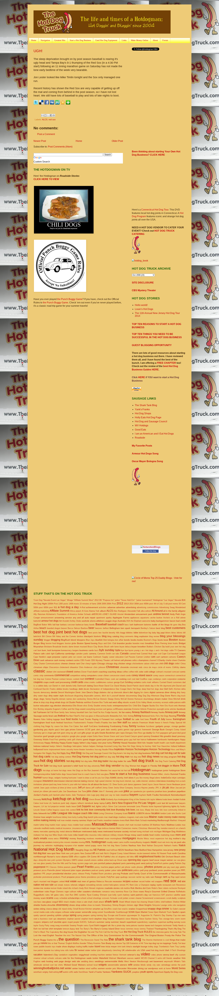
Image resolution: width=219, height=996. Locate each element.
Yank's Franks (142, 409)
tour (183, 943)
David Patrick (133, 686)
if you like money (141, 778)
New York (60, 853)
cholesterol (64, 667)
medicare (85, 828)
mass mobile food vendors (79, 825)
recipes (127, 881)
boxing (94, 643)
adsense (111, 607)
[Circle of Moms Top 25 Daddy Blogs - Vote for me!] (158, 581)
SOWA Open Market (137, 912)
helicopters (77, 746)
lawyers (182, 803)
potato (160, 870)
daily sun (48, 686)
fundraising (104, 726)
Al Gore (85, 611)
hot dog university (92, 766)
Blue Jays (90, 640)
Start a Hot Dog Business (80, 40)
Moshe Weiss (143, 838)
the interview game (161, 932)
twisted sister (84, 950)
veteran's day (133, 954)
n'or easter (78, 845)
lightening (166, 806)
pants (123, 863)
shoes (72, 905)
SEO (61, 902)
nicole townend (143, 853)
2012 (120, 603)
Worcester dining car (137, 968)
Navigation (45, 40)
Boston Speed (83, 643)
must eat (161, 842)
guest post (101, 739)
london (163, 813)
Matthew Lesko (174, 825)
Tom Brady (106, 943)
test (77, 928)
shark (90, 902)
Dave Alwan (99, 686)
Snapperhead (141, 909)
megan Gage (95, 828)
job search (53, 791)
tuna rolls (64, 950)
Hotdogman (140, 770)
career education (116, 657)
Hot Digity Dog (63, 753)
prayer (49, 873)
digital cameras (157, 692)
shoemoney (62, 905)
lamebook (89, 803)
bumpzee (56, 650)
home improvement (52, 749)
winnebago (165, 965)
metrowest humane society (116, 831)
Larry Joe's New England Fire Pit (123, 803)
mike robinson (103, 835)
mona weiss (53, 838)
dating (90, 685)
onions (94, 860)
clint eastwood (59, 672)
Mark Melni (130, 820)
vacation (38, 954)
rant (165, 877)
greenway (181, 736)
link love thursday (115, 809)
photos (148, 866)
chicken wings (124, 663)
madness (122, 817)
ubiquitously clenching (111, 950)
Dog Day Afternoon (151, 696)
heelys (52, 746)
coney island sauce (142, 675)
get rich (56, 733)
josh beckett (54, 795)
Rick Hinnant (89, 888)
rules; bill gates (52, 895)
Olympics (67, 860)
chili (161, 663)
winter (68, 968)
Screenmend (147, 898)
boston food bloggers (55, 643)
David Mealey (120, 686)
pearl (74, 867)
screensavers (160, 898)
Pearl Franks (85, 866)
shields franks (40, 905)
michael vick (147, 831)
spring (73, 915)
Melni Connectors (123, 828)
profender (38, 877)
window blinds (139, 965)
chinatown (38, 667)
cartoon (164, 657)
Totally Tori (176, 943)
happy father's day (82, 743)
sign (136, 905)
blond (73, 640)
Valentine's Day (50, 954)
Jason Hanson (159, 784)
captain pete (66, 657)
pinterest (37, 870)
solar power (75, 912)
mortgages (129, 838)
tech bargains (157, 925)
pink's (182, 867)
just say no (110, 795)
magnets (131, 817)
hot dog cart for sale (175, 753)
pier (164, 867)
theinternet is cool (161, 940)
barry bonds (89, 625)
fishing (137, 715)
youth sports (146, 972)
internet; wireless (148, 781)
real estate (70, 881)
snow (165, 908)
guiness (110, 739)
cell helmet (115, 660)
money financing (77, 838)
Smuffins (108, 909)
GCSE (87, 729)
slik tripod (62, 909)
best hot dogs (75, 632)
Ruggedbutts (39, 895)
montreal (99, 838)
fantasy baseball (77, 712)
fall (48, 712)
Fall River (54, 712)
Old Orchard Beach (170, 856)
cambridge (70, 653)
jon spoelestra (136, 791)
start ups (52, 919)
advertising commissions (147, 607)
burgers (75, 650)
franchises (68, 722)
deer (161, 689)
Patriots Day (180, 863)
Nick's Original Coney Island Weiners (120, 853)
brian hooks (173, 643)
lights (173, 806)
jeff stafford (97, 788)
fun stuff (84, 726)
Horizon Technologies (136, 749)
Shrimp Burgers (119, 905)
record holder (144, 881)
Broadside (57, 647)
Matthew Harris (159, 825)
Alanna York (94, 611)
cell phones (126, 660)
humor (38, 777)
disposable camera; (92, 696)
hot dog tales (87, 761)
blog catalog (113, 636)
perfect (118, 867)
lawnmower (173, 803)
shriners (129, 905)
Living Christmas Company (110, 813)
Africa (72, 611)
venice (109, 954)
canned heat (134, 654)
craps (46, 682)
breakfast (149, 643)
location (155, 813)
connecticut (170, 675)
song (94, 912)
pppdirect (37, 873)
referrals (74, 885)
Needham (129, 850)
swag (52, 925)
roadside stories (112, 888)
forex (147, 719)
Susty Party (44, 925)
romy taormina (117, 891)
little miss (93, 813)
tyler (99, 950)
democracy (45, 692)
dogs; (36, 699)
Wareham (121, 958)
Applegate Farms (121, 617)
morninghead (115, 838)
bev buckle (103, 633)
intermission (59, 781)
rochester (173, 888)
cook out (114, 679)
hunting (65, 778)
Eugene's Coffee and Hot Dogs (66, 709)
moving (82, 842)
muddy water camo (115, 842)
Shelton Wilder (179, 902)
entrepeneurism (120, 705)
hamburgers (173, 739)
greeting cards (65, 739)
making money (48, 820)
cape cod (157, 654)
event (83, 709)
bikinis (179, 633)
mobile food (148, 835)
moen (172, 835)
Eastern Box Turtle (100, 702)
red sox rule (47, 884)
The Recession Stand (89, 940)
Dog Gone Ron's (168, 695)
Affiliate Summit (59, 610)
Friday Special (175, 722)
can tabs (115, 654)
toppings (167, 943)
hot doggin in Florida (147, 766)
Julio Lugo (90, 795)
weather (177, 958)
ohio (113, 857)
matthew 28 (147, 825)
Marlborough (163, 820)
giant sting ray (67, 733)
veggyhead (84, 954)
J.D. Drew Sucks (115, 784)
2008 (99, 604)
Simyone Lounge (159, 905)
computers (92, 675)
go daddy (147, 733)
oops (125, 860)
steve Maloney (131, 919)
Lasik (158, 803)
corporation (172, 679)
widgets (102, 964)
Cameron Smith (104, 654)
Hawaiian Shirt (135, 743)
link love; (130, 809)
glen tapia (120, 733)
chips (45, 667)
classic (39, 671)
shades (72, 902)
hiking (138, 746)
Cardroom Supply (100, 657)
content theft (78, 679)
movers (67, 842)
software (65, 912)
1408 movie (74, 604)
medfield (45, 828)
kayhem (142, 795)
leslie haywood (155, 806)
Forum (165, 40)
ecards (133, 702)
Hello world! (141, 305)
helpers (92, 746)
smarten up (98, 909)
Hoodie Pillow (108, 749)
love (70, 817)
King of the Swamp (137, 799)
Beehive (84, 628)
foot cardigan (116, 719)
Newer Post (40, 141)
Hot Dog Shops (143, 413)
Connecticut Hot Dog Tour (154, 209)
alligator (181, 611)
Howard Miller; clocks (160, 774)
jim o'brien (43, 791)
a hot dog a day (68, 607)
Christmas (112, 667)
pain (95, 863)
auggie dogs (111, 621)
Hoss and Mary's (178, 749)
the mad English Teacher (50, 935)
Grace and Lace (117, 736)
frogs (47, 726)
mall (58, 820)
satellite (177, 895)
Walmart (112, 958)
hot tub (127, 770)
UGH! (38, 51)
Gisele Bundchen (107, 733)
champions (143, 660)
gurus (126, 739)
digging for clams (141, 692)
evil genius (108, 709)
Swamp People (76, 925)
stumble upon (60, 922)
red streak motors (62, 885)
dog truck (181, 696)
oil (117, 857)
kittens (159, 799)
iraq (54, 784)
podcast (94, 870)
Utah (167, 950)
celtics (135, 660)
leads (68, 806)
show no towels (94, 905)
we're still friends (164, 958)
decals (86, 689)
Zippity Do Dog (171, 972)
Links (124, 40)
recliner (134, 881)
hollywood (38, 749)
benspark (135, 628)
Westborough (142, 961)
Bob (105, 640)
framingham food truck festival (48, 722)
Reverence (180, 885)
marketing (152, 820)
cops (150, 679)
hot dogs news (65, 770)
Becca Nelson (74, 628)
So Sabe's (174, 909)
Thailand (150, 929)
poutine (167, 870)
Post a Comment (46, 134)
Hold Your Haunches (161, 746)
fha (67, 716)
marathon (108, 820)
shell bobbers (166, 902)
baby (153, 621)
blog (104, 636)
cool (129, 679)
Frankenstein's (80, 722)
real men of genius (86, 881)
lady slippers (71, 803)
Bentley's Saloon (148, 628)
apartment (100, 618)
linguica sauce (59, 810)
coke (141, 671)
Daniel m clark (58, 686)
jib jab (165, 787)
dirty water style (56, 695)
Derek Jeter (81, 692)
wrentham (38, 972)
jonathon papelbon (176, 791)
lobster (148, 813)
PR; (44, 873)
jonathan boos (161, 791)
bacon (172, 621)
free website (133, 722)
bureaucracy (66, 650)
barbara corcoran (67, 625)
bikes (173, 633)
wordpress (153, 968)
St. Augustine (144, 915)
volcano (58, 958)
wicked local (92, 965)
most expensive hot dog (161, 838)
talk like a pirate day (116, 925)
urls (138, 950)
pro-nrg (116, 873)
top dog (152, 943)
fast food (93, 712)
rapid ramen (180, 877)
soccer (182, 909)
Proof (63, 877)
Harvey (116, 742)
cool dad (135, 679)
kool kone (44, 803)
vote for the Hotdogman (74, 958)
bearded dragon (53, 628)
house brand (72, 774)
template (58, 928)
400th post (148, 604)
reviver (53, 888)
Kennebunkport (178, 795)
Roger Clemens (57, 891)
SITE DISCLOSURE (143, 282)
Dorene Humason (135, 699)
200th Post (111, 604)
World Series (178, 968)
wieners (123, 965)
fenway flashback (141, 712)
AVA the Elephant (133, 621)
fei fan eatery (125, 712)
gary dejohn (49, 729)
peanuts (67, 867)
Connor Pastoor (52, 679)
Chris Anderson (85, 667)
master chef (123, 825)
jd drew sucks (71, 788)
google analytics (62, 736)
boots (160, 640)
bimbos (80, 636)
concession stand (117, 675)
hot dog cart (157, 753)
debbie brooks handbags (67, 689)
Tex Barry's (85, 929)
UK (123, 950)
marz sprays (61, 825)
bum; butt (46, 650)
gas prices (70, 729)
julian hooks (65, 795)
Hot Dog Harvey (80, 756)
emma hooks (106, 706)
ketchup (47, 799)
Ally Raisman (39, 614)
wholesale (38, 965)
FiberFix (77, 716)
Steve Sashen (145, 919)
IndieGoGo (166, 777)
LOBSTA (140, 813)
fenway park (171, 712)
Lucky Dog (82, 817)
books (140, 640)
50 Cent (182, 604)
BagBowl (37, 625)
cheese (64, 663)
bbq (179, 625)
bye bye (124, 650)
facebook (181, 709)
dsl (67, 702)
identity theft (122, 778)
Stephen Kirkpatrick (116, 919)
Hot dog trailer (100, 761)
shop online (81, 905)
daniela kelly (71, 686)
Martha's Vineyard (177, 820)
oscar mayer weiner (163, 860)
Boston (173, 639)
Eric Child (133, 706)
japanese (137, 784)
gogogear (164, 733)
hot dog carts (42, 756)
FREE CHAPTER (166, 363)
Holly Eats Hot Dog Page (148, 417)
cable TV (173, 650)
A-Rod (82, 607)
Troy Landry (180, 946)
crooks (92, 682)
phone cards (130, 867)
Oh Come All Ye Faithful (98, 856)
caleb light (49, 654)
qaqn (117, 877)
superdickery (142, 922)
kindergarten (123, 799)
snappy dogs (154, 908)
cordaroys (157, 679)
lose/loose (57, 817)
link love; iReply (143, 810)
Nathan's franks (171, 845)
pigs (177, 867)
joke (126, 791)
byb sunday (106, 650)
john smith (118, 791)
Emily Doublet (94, 706)
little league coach (77, 813)
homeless (90, 749)
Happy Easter (66, 743)
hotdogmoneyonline (42, 774)
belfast (106, 628)
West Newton (130, 961)
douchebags (148, 699)
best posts (93, 633)
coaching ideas (115, 671)
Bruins (101, 647)
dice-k (126, 692)
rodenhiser (39, 891)
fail (35, 712)
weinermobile (111, 961)
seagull (55, 902)
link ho (80, 809)
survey (177, 922)
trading (79, 946)
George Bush (158, 729)
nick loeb (99, 853)
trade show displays (65, 946)
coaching (102, 671)
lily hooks (181, 806)
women (101, 968)
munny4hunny (136, 842)
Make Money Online (139, 40)
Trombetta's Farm (166, 946)
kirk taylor (151, 799)
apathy (109, 618)
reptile (159, 885)
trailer (91, 946)
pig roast (171, 867)
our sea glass (179, 860)
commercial (62, 675)
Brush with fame (111, 647)
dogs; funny (45, 699)
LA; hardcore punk (57, 803)
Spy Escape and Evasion (115, 915)
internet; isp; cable (133, 781)
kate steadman (122, 795)
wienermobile (113, 965)
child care (154, 663)
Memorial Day (154, 828)
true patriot (38, 950)
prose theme (80, 877)
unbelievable (130, 950)
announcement (47, 618)
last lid (165, 803)
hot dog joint (96, 756)
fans (67, 712)
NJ (158, 853)
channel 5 (153, 660)
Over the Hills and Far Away (64, 863)
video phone (156, 955)
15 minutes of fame (88, 604)
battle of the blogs (161, 624)
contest (89, 678)
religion (81, 885)
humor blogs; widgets (51, 778)
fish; (121, 716)
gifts (83, 733)
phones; (140, 867)
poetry (101, 870)
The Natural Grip (78, 935)
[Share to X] (48, 115)
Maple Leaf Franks (95, 820)
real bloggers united (56, 881)
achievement (92, 607)
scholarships (74, 898)
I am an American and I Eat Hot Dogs (154, 433)
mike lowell (78, 835)
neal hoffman (111, 850)
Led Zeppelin (84, 806)
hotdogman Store (177, 770)
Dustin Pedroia (76, 702)
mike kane (67, 835)
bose (166, 640)
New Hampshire (154, 850)
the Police (176, 935)
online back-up (110, 860)
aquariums (144, 618)
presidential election (62, 873)
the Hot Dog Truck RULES (138, 932)
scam (43, 898)
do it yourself (112, 696)
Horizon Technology (159, 749)
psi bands (101, 877)
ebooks (126, 702)
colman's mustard (163, 672)
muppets (146, 842)
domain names (65, 699)
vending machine (97, 955)
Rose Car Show (131, 891)
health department (177, 743)
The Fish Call (101, 932)
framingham (179, 719)
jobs (60, 791)
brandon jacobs (124, 643)
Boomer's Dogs (150, 640)
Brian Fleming (161, 643)
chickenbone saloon (140, 663)
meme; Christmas (139, 828)
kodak (176, 799)
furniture (141, 726)
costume (181, 679)
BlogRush (65, 640)
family (62, 712)
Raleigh (158, 877)
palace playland (113, 863)
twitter (93, 950)
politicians (127, 870)
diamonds (118, 692)
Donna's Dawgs (107, 699)
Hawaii (124, 743)
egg (51, 706)
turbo (71, 950)
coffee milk (133, 672)
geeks (120, 729)
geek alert (95, 729)
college (152, 671)
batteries (147, 625)
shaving (143, 902)
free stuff (122, 722)
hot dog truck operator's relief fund (66, 766)
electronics (67, 705)
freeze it (158, 722)
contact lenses (65, 679)
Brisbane (48, 647)
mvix (168, 842)
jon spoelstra (148, 791)
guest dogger (89, 739)
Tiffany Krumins (94, 943)
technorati (167, 925)
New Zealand (86, 853)
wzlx (76, 972)
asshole (85, 621)
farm (86, 712)
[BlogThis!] (45, 115)
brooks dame (67, 647)
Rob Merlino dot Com (141, 888)
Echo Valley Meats (144, 702)
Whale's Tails (180, 961)
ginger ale (90, 733)
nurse (58, 857)
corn (164, 679)
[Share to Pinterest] (53, 115)
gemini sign (129, 729)
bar (57, 624)
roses (141, 891)
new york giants (73, 853)
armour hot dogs (49, 621)
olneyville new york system (50, 860)
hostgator (38, 753)
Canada (124, 653)
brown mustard (80, 647)
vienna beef (168, 954)
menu (36, 831)
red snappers (157, 881)
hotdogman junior (160, 770)
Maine (153, 816)
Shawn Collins (154, 902)
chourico (74, 667)
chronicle (124, 667)
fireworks (114, 716)
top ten (160, 943)
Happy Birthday (51, 743)
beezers (98, 628)
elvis (85, 706)
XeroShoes (83, 972)
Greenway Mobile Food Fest (46, 739)
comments (49, 675)
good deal (176, 733)
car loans (87, 657)
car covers (77, 657)
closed (69, 671)
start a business (41, 919)
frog (42, 726)
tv (76, 950)
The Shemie (147, 940)
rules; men (64, 895)
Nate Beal (141, 845)
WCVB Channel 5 (149, 958)
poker (108, 870)
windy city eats (153, 965)
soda (47, 912)
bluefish (99, 640)
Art (60, 621)
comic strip (38, 675)
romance (106, 891)
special (43, 915)
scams (49, 898)
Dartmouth (81, 686)
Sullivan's (92, 922)
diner (167, 692)
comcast (175, 672)
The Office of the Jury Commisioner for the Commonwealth (115, 935)
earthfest (87, 702)
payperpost (39, 867)
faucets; (114, 712)
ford (142, 719)
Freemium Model (146, 722)
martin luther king (41, 825)
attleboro (100, 621)
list (48, 813)
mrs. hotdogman (95, 842)
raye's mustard (40, 881)
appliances (134, 618)
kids (103, 799)
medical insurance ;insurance (68, 828)
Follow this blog (150, 551)
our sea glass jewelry (43, 863)
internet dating (80, 781)
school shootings (94, 898)
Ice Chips (105, 778)
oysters (80, 863)
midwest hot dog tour (43, 835)
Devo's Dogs (93, 692)
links (36, 813)
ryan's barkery (123, 895)
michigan (158, 831)
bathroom (138, 624)
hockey (148, 746)
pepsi (111, 867)
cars (153, 656)
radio (148, 877)
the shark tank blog (125, 939)
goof (45, 736)
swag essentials (62, 925)
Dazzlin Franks (49, 689)
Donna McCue (93, 699)
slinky (69, 909)
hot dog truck (143, 760)
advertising (131, 607)
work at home (165, 968)
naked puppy (90, 845)
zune (180, 972)
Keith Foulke (153, 795)
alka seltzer (146, 611)
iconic (113, 777)
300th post (138, 604)
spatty (36, 915)
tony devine (117, 943)
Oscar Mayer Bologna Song (147, 461)
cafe (43, 653)
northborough (40, 856)
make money (164, 817)
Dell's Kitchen (175, 689)
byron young (134, 650)
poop (146, 870)
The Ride (104, 940)
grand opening (144, 736)
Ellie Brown (78, 706)
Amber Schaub (84, 614)
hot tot (120, 770)
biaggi (122, 633)
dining (173, 692)
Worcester (122, 968)
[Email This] (42, 115)
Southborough (122, 912)
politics (136, 870)
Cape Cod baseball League (174, 654)
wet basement (156, 961)
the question (69, 939)
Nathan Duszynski (155, 845)
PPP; (183, 870)
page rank (88, 863)
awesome (146, 621)
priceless (108, 873)
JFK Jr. (158, 788)
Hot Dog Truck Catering (165, 761)
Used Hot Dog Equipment (106, 40)
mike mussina (90, 835)
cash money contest (63, 660)
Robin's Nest (157, 888)
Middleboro (180, 831)
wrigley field (47, 972)
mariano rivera (118, 820)
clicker (49, 671)
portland (153, 870)
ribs (69, 888)
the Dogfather (80, 932)
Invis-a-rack (180, 781)
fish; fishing (128, 716)
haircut (143, 739)
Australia (122, 621)
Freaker (90, 722)
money (64, 838)
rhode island (62, 888)
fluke (43, 719)
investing (170, 781)
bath (131, 625)
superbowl (131, 922)
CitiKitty (175, 667)
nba (91, 850)
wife (130, 964)
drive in (37, 702)
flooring (172, 716)
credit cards (77, 682)
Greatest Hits (59, 40)
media (52, 828)
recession (117, 881)
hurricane (72, 778)
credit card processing (59, 682)
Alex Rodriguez (120, 611)
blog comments (127, 636)
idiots (131, 777)
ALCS (44, 119)
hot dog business (143, 753)
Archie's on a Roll (171, 618)
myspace (68, 845)
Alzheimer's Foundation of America (61, 614)
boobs (133, 640)
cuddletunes (101, 682)
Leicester (122, 806)
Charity (161, 660)
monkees (90, 838)
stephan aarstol (73, 919)
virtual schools (47, 958)
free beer (113, 722)
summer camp (103, 922)
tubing (57, 950)
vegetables (73, 955)
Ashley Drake (75, 621)
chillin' (177, 663)
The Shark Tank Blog (146, 405)
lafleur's (81, 803)
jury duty (100, 795)
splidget (65, 915)
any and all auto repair (84, 617)
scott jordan (123, 898)
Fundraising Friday (119, 726)
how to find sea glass (99, 774)
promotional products (51, 877)
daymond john (169, 686)
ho (143, 746)
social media (39, 912)
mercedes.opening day (49, 831)
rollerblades (96, 891)
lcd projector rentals (56, 806)
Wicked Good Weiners (75, 965)
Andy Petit (175, 614)
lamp (96, 803)
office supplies (80, 857)
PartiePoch (157, 863)
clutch (95, 671)
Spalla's (176, 912)
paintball (101, 863)
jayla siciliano (51, 788)
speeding (50, 915)
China (183, 663)
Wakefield (103, 958)
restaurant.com (169, 885)
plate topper (76, 870)
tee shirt (49, 928)
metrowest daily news (92, 831)
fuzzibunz (150, 726)
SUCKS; (83, 922)
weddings (99, 961)
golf (170, 733)
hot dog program (168, 757)
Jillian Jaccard (176, 788)
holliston (181, 746)
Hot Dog (76, 752)
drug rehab (55, 702)
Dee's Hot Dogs (134, 689)
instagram (38, 781)
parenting (130, 863)
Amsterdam (129, 614)
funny (132, 726)
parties (166, 863)
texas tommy (140, 929)
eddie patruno (175, 702)
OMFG (74, 860)
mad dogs (113, 817)
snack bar (116, 909)
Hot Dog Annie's (116, 753)
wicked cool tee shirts (53, 965)
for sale (135, 719)
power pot (176, 870)
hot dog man (122, 756)
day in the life (157, 686)
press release (78, 873)
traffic (85, 946)
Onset (119, 860)
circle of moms (164, 667)
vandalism (63, 955)
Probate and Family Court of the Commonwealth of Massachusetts (153, 873)
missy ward (136, 835)
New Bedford (140, 850)
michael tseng (135, 831)
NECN (121, 850)
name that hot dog (105, 845)
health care (164, 743)
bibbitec (129, 633)
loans (131, 813)
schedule (63, 898)
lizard (125, 813)
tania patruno (131, 925)
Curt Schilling (126, 682)
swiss (86, 925)
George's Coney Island (175, 729)
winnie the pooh (178, 965)
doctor (122, 695)
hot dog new (135, 757)
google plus (75, 736)
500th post (38, 607)
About (155, 40)
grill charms (77, 739)
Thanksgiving (160, 928)
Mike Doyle (58, 835)
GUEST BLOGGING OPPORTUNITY (152, 345)
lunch (90, 817)
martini (52, 825)
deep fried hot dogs (150, 689)
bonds (127, 640)
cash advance (46, 660)
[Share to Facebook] (50, 115)
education (44, 705)
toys (54, 946)
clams (182, 667)
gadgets (159, 726)
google (51, 736)
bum (39, 650)
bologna (111, 640)
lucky (74, 817)
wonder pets (110, 968)
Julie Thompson (79, 795)
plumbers (86, 870)
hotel (53, 774)
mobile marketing (161, 835)
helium (85, 746)
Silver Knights (145, 905)
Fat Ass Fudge (104, 712)
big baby (152, 633)
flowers (37, 719)
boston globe (70, 643)
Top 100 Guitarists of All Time (135, 943)
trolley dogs (153, 946)
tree (103, 946)
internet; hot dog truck (114, 781)
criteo (86, 682)
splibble (58, 915)
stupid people (73, 922)
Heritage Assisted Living (107, 746)
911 (55, 607)
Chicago (101, 663)
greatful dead (170, 736)
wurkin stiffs (68, 972)
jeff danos (86, 788)
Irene (59, 784)
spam (182, 912)
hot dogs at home (50, 770)
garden (182, 726)
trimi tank (122, 946)
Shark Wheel (124, 902)
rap (169, 877)
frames (169, 719)
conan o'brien (103, 675)
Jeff (79, 787)
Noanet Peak (165, 853)
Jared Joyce (147, 784)
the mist (66, 935)
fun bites (64, 726)
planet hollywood (63, 870)
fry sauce (55, 726)
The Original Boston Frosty (158, 935)
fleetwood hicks (148, 716)
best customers (175, 627)
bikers (168, 633)
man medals (66, 820)
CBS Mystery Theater (144, 290)
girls (97, 733)
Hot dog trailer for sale (120, 761)
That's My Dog (175, 928)
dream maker (161, 699)
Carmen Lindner (143, 657)
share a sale (81, 902)
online (100, 860)
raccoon (131, 877)
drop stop (45, 702)
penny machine (101, 867)
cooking (122, 679)
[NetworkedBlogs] (150, 547)
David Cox (109, 686)
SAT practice (167, 895)
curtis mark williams (150, 682)
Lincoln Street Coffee (43, 810)
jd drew (61, 788)
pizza (44, 870)
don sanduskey (79, 699)
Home (33, 40)
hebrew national (41, 746)
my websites (47, 845)
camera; (93, 653)
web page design (62, 961)
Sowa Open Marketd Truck (160, 912)
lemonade (131, 806)
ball (54, 625)
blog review (154, 636)
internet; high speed (95, 781)
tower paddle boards (42, 946)
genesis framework (143, 729)
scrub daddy (171, 898)
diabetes (103, 692)
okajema (122, 857)
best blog (160, 628)
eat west (113, 702)
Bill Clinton (47, 636)
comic (182, 671)
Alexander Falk (133, 611)
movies (74, 842)
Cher (83, 663)
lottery (64, 817)
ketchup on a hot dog (70, 799)
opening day (134, 860)
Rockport (181, 888)
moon (107, 838)
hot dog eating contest (61, 757)
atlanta (93, 621)
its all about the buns (98, 784)
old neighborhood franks (148, 856)
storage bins (168, 919)
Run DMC (74, 895)
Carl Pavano (130, 657)
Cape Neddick (40, 657)
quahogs (124, 877)
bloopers (81, 640)
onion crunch (84, 860)
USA (143, 950)
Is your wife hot (74, 784)
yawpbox (136, 972)
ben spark (125, 628)
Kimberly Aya (111, 799)
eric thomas (179, 705)
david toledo (144, 686)
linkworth (42, 813)
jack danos (128, 784)
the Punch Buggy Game (69, 299)
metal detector (66, 831)
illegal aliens (155, 778)
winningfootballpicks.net (49, 968)
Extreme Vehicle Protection (144, 709)
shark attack (98, 902)
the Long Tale (176, 932)
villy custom (180, 955)
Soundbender (109, 912)
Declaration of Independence (102, 689)
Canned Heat (146, 654)
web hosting (47, 961)
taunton (141, 925)
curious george (113, 682)
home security (67, 749)
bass (127, 625)
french (165, 722)
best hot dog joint (48, 632)
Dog (140, 695)
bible (136, 632)
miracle (120, 835)
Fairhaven (41, 712)
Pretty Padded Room (94, 873)
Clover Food (86, 672)
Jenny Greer (107, 788)
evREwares (118, 709)
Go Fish (156, 733)
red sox (52, 119)
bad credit (180, 621)
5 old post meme (171, 604)
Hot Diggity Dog (49, 753)
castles (76, 660)
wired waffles (91, 968)
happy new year (98, 743)
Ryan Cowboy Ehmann (97, 895)
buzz (96, 650)
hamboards (162, 739)
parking (149, 863)
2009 (104, 604)
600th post (48, 607)
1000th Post (53, 604)
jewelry (151, 788)
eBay (120, 702)
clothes (77, 671)
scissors (105, 898)
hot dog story (73, 761)
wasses (130, 958)
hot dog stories (52, 760)
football (127, 719)
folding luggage (53, 719)
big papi (160, 632)
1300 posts (63, 604)
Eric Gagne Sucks (146, 705)
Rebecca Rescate (104, 881)
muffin (126, 842)
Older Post (117, 141)
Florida (181, 715)
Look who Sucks (174, 813)
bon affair (119, 640)
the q (55, 940)
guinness (119, 739)
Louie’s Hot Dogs (144, 309)
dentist (54, 692)
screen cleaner (135, 898)
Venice (115, 955)
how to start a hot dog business (130, 773)
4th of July (158, 604)
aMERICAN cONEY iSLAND (104, 614)
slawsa (49, 909)
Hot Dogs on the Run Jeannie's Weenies (90, 770)
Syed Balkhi (94, 925)
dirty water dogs (41, 696)
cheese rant (74, 663)
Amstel (120, 614)
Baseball (101, 624)
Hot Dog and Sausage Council (151, 421)
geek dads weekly (109, 729)
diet (131, 692)
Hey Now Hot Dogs (126, 746)
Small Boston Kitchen (82, 909)
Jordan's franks (41, 795)
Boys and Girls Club (107, 643)
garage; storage (171, 726)
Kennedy (37, 799)
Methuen (77, 831)
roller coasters (84, 891)
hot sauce (112, 770)
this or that (52, 943)
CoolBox (143, 679)
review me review (42, 888)
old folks (130, 857)
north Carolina (178, 853)
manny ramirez (79, 820)
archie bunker (156, 618)
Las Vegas (149, 802)
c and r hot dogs (161, 650)
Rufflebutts (180, 891)
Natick (182, 845)
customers (177, 682)
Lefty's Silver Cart (110, 806)
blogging (55, 640)
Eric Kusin (169, 706)
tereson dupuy (69, 929)
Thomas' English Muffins (68, 943)
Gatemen (80, 729)
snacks (125, 909)
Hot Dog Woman (128, 766)
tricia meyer (111, 946)
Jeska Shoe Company (123, 788)
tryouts (47, 950)
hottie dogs (61, 774)
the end (91, 932)
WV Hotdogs (141, 425)
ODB (71, 856)
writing (56, 972)
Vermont (122, 955)
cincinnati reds (136, 667)
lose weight (46, 817)
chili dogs (169, 663)
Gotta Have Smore (101, 736)
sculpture (181, 898)
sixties (36, 909)
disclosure (69, 696)
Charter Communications (49, 663)
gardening (38, 729)
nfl (93, 853)
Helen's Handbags (64, 746)
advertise (120, 607)
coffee (125, 672)
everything (90, 709)
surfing (170, 922)
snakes (132, 909)
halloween (152, 739)
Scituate (113, 898)
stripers (45, 922)
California (59, 653)
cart (158, 657)
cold (146, 671)
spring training (97, 915)
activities (103, 607)
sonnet (100, 912)
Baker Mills (47, 625)
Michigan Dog (168, 831)
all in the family (170, 611)
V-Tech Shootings (177, 950)
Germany (37, 733)
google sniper (86, 736)
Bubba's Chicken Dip (156, 647)
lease (74, 806)
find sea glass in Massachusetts (95, 716)
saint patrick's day (139, 895)
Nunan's (51, 856)
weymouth (168, 961)
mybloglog (58, 845)
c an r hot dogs (146, 650)
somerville (86, 912)
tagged (103, 925)
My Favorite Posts (142, 445)
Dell (166, 689)
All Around (157, 611)
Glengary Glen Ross (134, 733)
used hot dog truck (155, 950)
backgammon (162, 621)
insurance (48, 781)
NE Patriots (99, 850)
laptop (102, 803)
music (154, 842)
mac (106, 817)
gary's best (60, 729)
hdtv (144, 743)
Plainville (51, 870)
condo (128, 675)
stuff (51, 922)
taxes (147, 925)
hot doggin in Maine (169, 765)
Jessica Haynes (141, 788)
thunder (83, 943)
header (150, 743)
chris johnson (99, 667)
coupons (38, 682)
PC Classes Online (54, 867)
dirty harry (181, 692)
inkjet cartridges (178, 778)
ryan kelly (112, 895)
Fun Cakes (74, 726)
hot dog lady (109, 757)
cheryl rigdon (91, 663)
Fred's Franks (101, 722)
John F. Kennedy (105, 791)
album (103, 611)
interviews (161, 781)
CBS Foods (85, 660)
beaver (64, 628)
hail (134, 739)
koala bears (168, 799)
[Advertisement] (157, 77)
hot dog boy (129, 753)
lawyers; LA (39, 806)
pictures (158, 867)
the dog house (66, 932)
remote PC (124, 885)
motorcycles (58, 842)
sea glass (46, 902)
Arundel (65, 621)
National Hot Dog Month (54, 849)
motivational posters (43, 842)
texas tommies (127, 929)
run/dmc (82, 895)
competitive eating (78, 675)
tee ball (41, 929)
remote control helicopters (107, 885)
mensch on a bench (176, 828)
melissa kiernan (108, 828)
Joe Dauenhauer (70, 791)
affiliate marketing (41, 611)
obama (64, 856)
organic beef (148, 860)
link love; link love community (164, 810)
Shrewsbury (106, 905)
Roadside (140, 437)
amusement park (144, 614)
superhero (153, 922)
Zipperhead (158, 972)
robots (165, 888)
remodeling (90, 885)
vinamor (37, 958)
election (57, 705)
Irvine (64, 784)
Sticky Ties (157, 919)
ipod (51, 784)
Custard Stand (166, 682)
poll (141, 870)
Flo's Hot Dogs (162, 716)
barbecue (80, 625)
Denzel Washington (66, 692)
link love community (94, 809)
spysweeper (132, 915)
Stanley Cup (171, 915)
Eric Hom (160, 706)
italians (84, 784)
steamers (61, 919)
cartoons (172, 657)
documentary (131, 696)
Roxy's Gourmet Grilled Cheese (160, 891)
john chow (92, 791)
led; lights (96, 806)
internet (69, 781)
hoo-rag (98, 749)
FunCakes (93, 726)
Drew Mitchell (174, 699)
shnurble (51, 905)
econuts (165, 702)
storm (177, 919)
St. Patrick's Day (157, 915)
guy (130, 739)
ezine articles (170, 709)
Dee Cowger (121, 689)
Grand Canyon (131, 736)
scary (56, 898)
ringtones (100, 888)
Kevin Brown (94, 799)
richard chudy (78, 888)
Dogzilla (55, 699)
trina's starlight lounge (136, 946)
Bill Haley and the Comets (64, 636)
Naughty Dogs (82, 850)
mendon (164, 828)
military (113, 835)
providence (91, 877)
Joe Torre (82, 791)
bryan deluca (125, 647)
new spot (51, 853)
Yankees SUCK (121, 971)
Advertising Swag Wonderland (172, 607)
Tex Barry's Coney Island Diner (105, 928)
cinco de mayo (150, 667)
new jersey (168, 850)
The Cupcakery (52, 932)
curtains (137, 682)
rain (152, 877)
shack (66, 902)
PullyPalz (111, 877)
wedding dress (87, 961)
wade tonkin (92, 958)
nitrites (153, 853)
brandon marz (139, 643)
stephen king (100, 919)
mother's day (179, 838)
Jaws (42, 788)
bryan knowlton (138, 646)
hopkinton (119, 749)
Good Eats (140, 429)
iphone (46, 784)
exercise (128, 709)
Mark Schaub (141, 820)
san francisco (154, 895)
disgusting (78, 696)
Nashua (132, 845)
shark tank (111, 901)
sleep (55, 909)
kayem (134, 794)
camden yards (82, 654)
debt (81, 689)
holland (174, 746)
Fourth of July (157, 719)
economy (157, 702)
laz (46, 806)
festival (61, 715)
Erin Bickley (39, 709)
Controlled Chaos (102, 679)
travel (97, 946)
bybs (117, 650)
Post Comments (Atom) (60, 146)
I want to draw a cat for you (89, 778)
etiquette (48, 709)
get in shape (47, 733)
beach (42, 628)
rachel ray (140, 877)
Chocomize (54, 667)
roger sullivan (70, 891)
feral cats (53, 716)
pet (123, 867)
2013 (126, 603)
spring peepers (83, 915)
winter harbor (78, 968)
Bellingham (115, 628)
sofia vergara (55, 912)
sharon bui (135, 902)
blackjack (88, 636)
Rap (172, 877)
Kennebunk (165, 795)
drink (183, 699)
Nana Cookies (121, 845)
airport (78, 611)
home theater (79, 749)
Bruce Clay (92, 647)
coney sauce (158, 675)
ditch (104, 696)
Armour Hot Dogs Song (145, 453)
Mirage (127, 835)
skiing (42, 909)
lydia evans (99, 817)
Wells (120, 961)
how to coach (84, 774)
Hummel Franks (177, 774)
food (63, 719)
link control (71, 810)
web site (76, 961)
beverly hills (114, 633)
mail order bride (141, 817)
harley (109, 743)
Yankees (106, 972)
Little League (59, 813)
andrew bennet (161, 614)
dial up (110, 692)
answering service (63, 617)
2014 (131, 604)
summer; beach (118, 922)
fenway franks (157, 712)
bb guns (173, 625)
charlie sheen (171, 660)
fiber (71, 716)
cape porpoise (53, 657)
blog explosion (141, 636)
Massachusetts (104, 824)
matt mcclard (135, 825)
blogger (47, 640)
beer (91, 627)
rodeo (47, 891)
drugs (63, 702)
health (156, 743)
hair (138, 739)
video (145, 954)
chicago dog (111, 663)
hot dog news (150, 756)
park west (140, 863)
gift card (77, 733)
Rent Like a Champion (139, 885)
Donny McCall (120, 699)
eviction (99, 709)
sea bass (37, 902)
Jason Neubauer (173, 784)
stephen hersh (87, 919)
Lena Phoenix (142, 806)
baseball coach (116, 624)
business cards (86, 650)
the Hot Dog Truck (115, 932)
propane (71, 877)
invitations (38, 784)
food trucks (72, 719)
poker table (116, 870)
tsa (52, 950)
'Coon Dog (38, 600)
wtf (60, 972)
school (83, 898)
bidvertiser (143, 633)
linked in (181, 810)
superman (162, 922)
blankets (97, 636)
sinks (170, 905)
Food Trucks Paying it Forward (94, 719)
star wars (181, 915)
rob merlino (125, 888)
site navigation (179, 905)
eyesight (160, 709)
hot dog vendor (110, 765)
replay (153, 885)
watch (137, 958)
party (171, 863)
